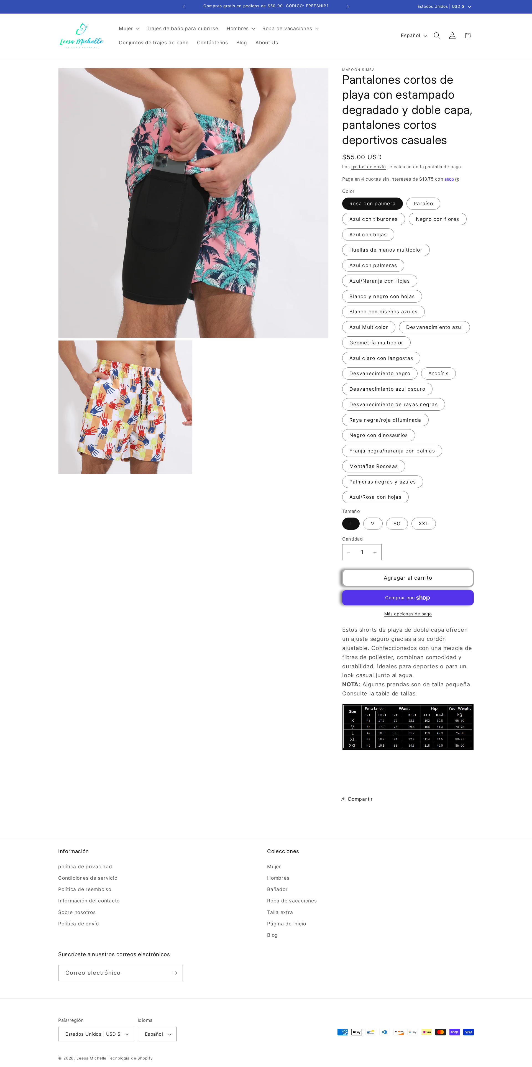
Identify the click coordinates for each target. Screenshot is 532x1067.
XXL (424, 524)
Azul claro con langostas (381, 358)
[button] (128, 28)
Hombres (278, 878)
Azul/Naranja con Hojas (379, 281)
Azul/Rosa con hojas (375, 497)
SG (397, 524)
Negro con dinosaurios (378, 435)
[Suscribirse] (175, 973)
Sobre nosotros (77, 912)
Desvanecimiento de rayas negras (393, 404)
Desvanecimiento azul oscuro (387, 389)
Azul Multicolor (368, 327)
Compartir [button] (360, 799)
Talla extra (280, 912)
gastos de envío (368, 166)
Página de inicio (286, 923)
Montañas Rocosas (373, 466)
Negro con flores (437, 219)
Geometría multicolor (376, 343)
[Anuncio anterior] (184, 6)
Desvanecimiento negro (379, 374)
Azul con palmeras (373, 265)
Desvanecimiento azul (434, 327)
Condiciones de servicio (87, 878)
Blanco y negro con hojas (382, 296)
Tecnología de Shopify (130, 1058)
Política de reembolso (84, 889)
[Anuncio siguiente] (348, 6)
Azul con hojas (368, 234)
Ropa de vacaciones (292, 901)
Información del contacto (89, 901)
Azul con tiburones (373, 219)
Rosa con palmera (372, 203)
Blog (272, 935)
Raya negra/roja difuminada (385, 420)
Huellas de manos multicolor (386, 250)
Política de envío (78, 923)
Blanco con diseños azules (383, 312)
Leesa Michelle (91, 1058)
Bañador (277, 889)
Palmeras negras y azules (382, 482)
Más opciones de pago (408, 613)
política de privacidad (85, 866)
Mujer (274, 866)
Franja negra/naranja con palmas (392, 451)
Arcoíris (438, 374)
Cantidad (352, 539)
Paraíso (423, 203)
